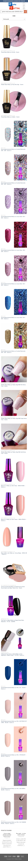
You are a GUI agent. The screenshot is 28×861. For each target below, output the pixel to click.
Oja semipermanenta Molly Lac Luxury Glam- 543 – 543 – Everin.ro (13, 217)
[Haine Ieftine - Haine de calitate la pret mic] (14, 6)
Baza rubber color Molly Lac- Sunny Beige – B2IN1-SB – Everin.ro (14, 553)
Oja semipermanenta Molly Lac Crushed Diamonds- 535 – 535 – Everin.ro (13, 352)
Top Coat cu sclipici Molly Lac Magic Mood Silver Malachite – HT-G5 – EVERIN (12, 621)
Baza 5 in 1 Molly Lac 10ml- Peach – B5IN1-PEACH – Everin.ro (13, 520)
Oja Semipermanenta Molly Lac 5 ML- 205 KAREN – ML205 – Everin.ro (13, 789)
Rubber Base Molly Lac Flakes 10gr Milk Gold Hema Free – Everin (13, 453)
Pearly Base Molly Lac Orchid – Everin (10, 52)
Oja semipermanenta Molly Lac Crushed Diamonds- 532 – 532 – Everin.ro (13, 183)
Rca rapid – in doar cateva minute (21, 834)
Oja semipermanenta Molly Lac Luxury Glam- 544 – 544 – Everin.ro (13, 318)
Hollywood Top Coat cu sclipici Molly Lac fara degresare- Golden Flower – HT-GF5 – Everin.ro (12, 654)
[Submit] (25, 11)
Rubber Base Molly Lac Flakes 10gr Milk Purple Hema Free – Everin (14, 419)
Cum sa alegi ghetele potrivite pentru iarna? (7, 835)
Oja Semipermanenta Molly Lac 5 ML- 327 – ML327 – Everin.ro (14, 688)
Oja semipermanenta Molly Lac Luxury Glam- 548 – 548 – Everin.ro (13, 251)
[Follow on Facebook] (24, 3)
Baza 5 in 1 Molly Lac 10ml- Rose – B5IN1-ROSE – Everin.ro (13, 486)
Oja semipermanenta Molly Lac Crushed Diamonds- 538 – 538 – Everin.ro (13, 150)
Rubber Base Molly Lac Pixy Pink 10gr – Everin (12, 84)
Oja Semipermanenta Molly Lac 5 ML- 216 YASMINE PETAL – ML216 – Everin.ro (13, 823)
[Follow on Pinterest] (24, 8)
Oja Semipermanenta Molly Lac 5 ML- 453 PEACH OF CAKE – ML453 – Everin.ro (14, 722)
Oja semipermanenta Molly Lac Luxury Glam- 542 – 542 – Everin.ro (13, 284)
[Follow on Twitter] (24, 6)
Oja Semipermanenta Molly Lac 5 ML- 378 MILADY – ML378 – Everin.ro (13, 755)
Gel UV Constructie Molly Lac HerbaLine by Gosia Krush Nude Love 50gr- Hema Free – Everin (13, 587)
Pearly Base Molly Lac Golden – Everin (10, 117)
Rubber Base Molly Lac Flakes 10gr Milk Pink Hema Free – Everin (13, 385)
